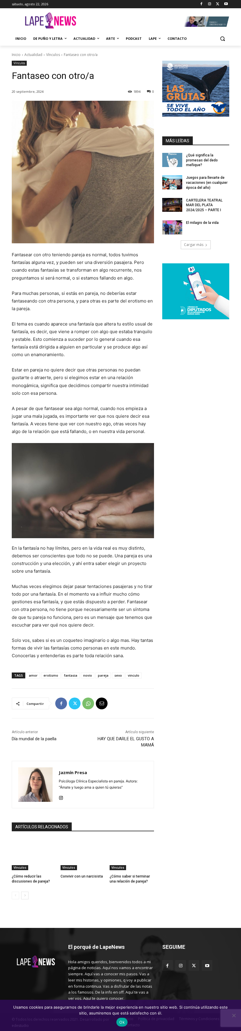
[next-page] (25, 895)
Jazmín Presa (73, 772)
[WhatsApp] (88, 703)
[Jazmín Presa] (35, 784)
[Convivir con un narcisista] (83, 854)
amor (33, 675)
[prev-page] (15, 895)
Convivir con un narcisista (82, 876)
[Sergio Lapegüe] (50, 21)
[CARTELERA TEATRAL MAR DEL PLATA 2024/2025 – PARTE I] (172, 205)
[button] (222, 39)
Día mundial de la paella (34, 738)
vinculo (133, 675)
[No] (234, 1015)
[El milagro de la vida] (172, 227)
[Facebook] (201, 4)
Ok (122, 1022)
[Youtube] (225, 4)
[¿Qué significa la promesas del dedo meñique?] (172, 160)
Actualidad (33, 54)
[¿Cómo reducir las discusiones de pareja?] (34, 854)
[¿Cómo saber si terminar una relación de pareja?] (132, 854)
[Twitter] (217, 4)
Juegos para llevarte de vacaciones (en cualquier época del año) (206, 183)
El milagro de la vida (202, 223)
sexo (118, 675)
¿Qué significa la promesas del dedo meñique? (202, 160)
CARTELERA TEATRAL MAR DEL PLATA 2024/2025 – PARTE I (204, 205)
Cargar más (193, 244)
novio (87, 675)
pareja (103, 675)
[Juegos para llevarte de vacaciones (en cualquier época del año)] (172, 182)
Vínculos (53, 54)
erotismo (50, 675)
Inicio (16, 54)
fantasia (70, 675)
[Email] (102, 703)
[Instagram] (209, 4)
